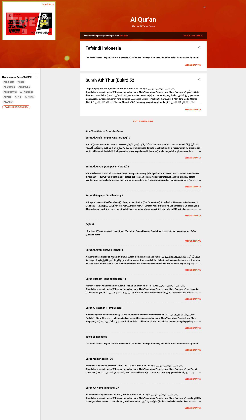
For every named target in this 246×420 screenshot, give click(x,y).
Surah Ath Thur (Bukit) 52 (110, 80)
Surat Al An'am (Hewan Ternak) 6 (104, 249)
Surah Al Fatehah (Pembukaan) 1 (105, 307)
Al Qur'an (143, 19)
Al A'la (18, 96)
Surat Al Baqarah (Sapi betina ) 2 (104, 195)
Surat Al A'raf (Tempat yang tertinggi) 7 (108, 137)
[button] (199, 48)
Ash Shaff (9, 82)
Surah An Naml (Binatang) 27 (102, 387)
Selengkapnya (193, 65)
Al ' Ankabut (26, 91)
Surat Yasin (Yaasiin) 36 (99, 358)
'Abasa (21, 82)
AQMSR (90, 224)
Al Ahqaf (8, 101)
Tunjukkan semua (192, 35)
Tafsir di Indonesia (103, 48)
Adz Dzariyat (10, 91)
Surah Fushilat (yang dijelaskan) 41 (106, 278)
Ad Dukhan (9, 87)
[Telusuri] (205, 7)
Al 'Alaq (7, 96)
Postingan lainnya (143, 121)
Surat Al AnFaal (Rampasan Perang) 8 (107, 166)
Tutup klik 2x (48, 4)
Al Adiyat (29, 96)
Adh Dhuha (24, 87)
